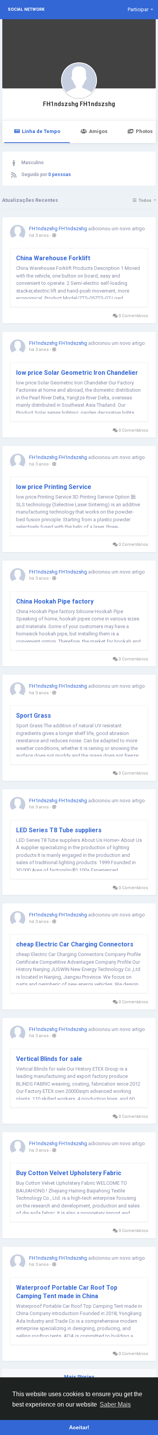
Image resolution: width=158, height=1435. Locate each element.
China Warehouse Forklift (53, 258)
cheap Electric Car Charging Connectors (74, 944)
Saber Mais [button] (115, 1404)
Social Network (26, 9)
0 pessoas (59, 174)
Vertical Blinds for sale (49, 1059)
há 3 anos (39, 235)
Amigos (98, 131)
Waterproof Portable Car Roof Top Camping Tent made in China (66, 1292)
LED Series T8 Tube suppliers (59, 830)
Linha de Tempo (41, 131)
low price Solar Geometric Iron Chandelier (77, 372)
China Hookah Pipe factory (55, 601)
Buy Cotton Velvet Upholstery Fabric (68, 1173)
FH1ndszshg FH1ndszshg (79, 104)
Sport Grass (33, 715)
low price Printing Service (53, 487)
